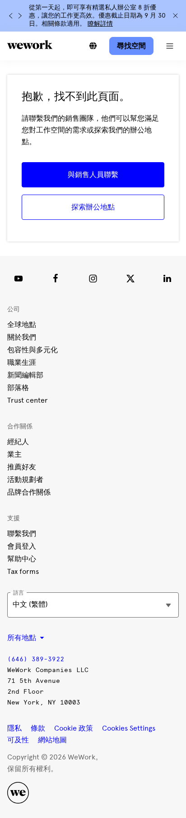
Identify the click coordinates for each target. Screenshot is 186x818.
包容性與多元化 (32, 349)
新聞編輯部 (25, 375)
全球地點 (21, 324)
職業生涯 (21, 362)
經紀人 (18, 441)
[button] (170, 46)
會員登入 (21, 546)
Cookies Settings (128, 728)
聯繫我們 (21, 533)
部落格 (18, 387)
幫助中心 (21, 558)
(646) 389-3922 (35, 659)
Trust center (27, 400)
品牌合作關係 (29, 492)
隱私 (14, 728)
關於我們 (21, 337)
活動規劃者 (25, 479)
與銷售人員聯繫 (93, 174)
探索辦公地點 (93, 207)
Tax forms (23, 571)
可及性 (18, 740)
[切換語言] (93, 46)
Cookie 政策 (73, 728)
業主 (14, 454)
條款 (38, 728)
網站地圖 (52, 740)
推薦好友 (21, 467)
